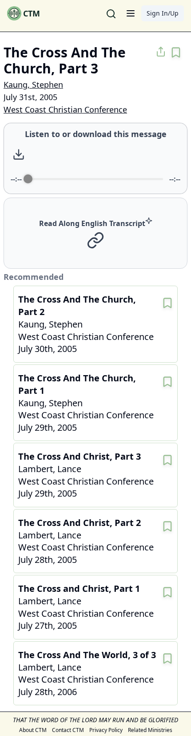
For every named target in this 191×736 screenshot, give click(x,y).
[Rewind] (84, 154)
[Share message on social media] (160, 51)
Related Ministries (150, 730)
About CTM (33, 730)
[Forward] (123, 154)
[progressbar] (95, 178)
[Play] (103, 154)
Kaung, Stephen (33, 84)
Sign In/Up (163, 13)
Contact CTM (68, 730)
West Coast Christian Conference (65, 109)
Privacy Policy (106, 730)
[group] (95, 158)
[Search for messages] (111, 13)
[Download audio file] (19, 154)
